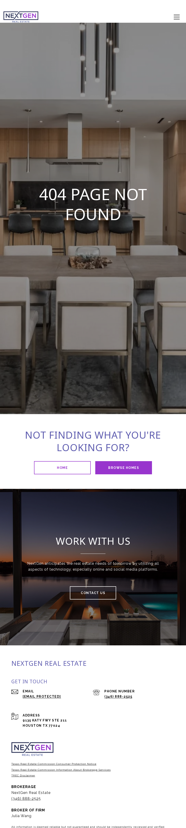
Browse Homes (123, 468)
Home (62, 468)
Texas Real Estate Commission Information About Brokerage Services (61, 769)
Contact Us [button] (93, 593)
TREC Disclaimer (23, 775)
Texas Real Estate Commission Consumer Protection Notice (53, 764)
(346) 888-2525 (118, 696)
